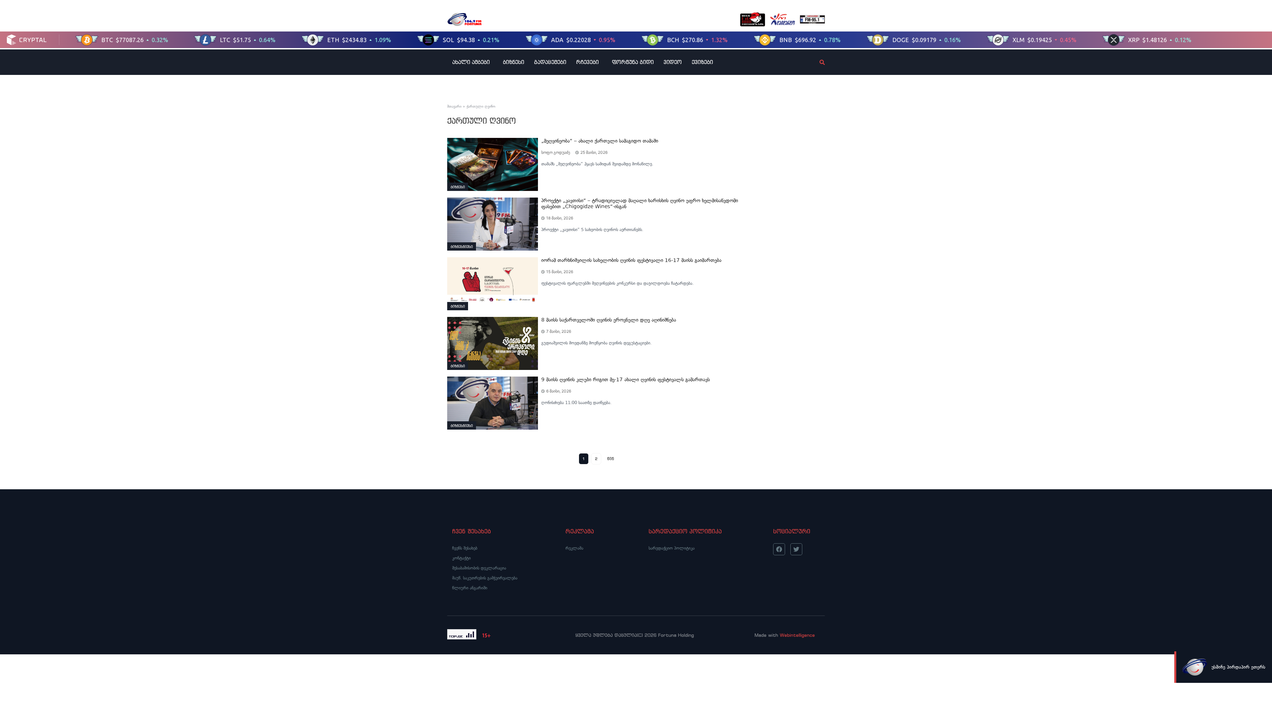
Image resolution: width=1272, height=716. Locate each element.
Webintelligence (797, 635)
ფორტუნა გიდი (633, 62)
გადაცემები (550, 62)
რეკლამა (574, 548)
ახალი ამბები (471, 62)
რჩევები (587, 62)
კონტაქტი (461, 558)
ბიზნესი (513, 62)
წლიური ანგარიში (469, 587)
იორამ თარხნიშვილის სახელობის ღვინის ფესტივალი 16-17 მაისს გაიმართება (631, 260)
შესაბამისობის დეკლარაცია (479, 568)
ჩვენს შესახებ (464, 548)
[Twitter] (796, 549)
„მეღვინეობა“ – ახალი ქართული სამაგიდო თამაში (599, 141)
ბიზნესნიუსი (461, 246)
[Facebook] (779, 549)
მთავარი (454, 106)
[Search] (816, 62)
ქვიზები (702, 62)
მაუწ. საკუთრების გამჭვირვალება (484, 577)
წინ (610, 458)
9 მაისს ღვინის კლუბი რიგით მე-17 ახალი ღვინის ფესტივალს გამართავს (625, 380)
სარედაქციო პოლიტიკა (672, 548)
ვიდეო (672, 62)
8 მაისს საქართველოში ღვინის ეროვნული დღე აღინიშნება (608, 320)
